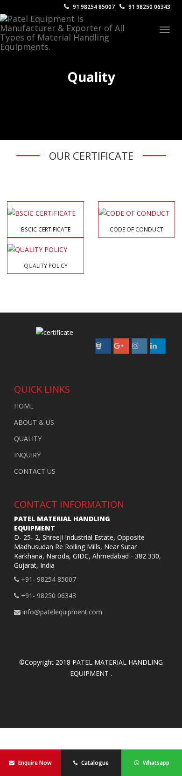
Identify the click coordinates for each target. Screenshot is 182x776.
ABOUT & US (34, 422)
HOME (24, 406)
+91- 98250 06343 (47, 595)
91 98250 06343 (148, 7)
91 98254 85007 (93, 7)
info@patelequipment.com (61, 611)
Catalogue (94, 763)
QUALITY (28, 438)
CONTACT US (35, 471)
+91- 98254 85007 (47, 579)
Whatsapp (155, 763)
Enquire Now (34, 763)
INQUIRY (27, 454)
